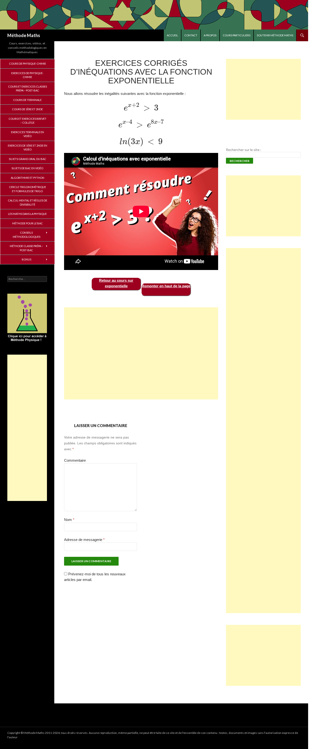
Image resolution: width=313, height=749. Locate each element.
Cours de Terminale (27, 99)
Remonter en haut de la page (166, 286)
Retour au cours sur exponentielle (116, 283)
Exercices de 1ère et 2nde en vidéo (27, 147)
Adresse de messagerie (84, 540)
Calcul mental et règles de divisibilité (27, 202)
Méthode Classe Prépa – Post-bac (26, 248)
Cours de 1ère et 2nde (27, 109)
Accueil (172, 35)
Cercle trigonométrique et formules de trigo (27, 189)
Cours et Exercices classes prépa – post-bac (27, 88)
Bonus (26, 259)
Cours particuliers (236, 35)
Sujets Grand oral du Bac (27, 158)
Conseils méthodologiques (26, 234)
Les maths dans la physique (27, 213)
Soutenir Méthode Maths (275, 35)
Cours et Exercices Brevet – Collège (27, 120)
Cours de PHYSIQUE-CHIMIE (27, 63)
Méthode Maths (23, 35)
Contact (190, 35)
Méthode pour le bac (27, 223)
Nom (69, 520)
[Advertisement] (141, 353)
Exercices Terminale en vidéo (27, 134)
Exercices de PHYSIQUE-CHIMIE (27, 75)
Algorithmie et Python (27, 177)
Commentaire (75, 460)
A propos (210, 35)
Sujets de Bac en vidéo (27, 168)
